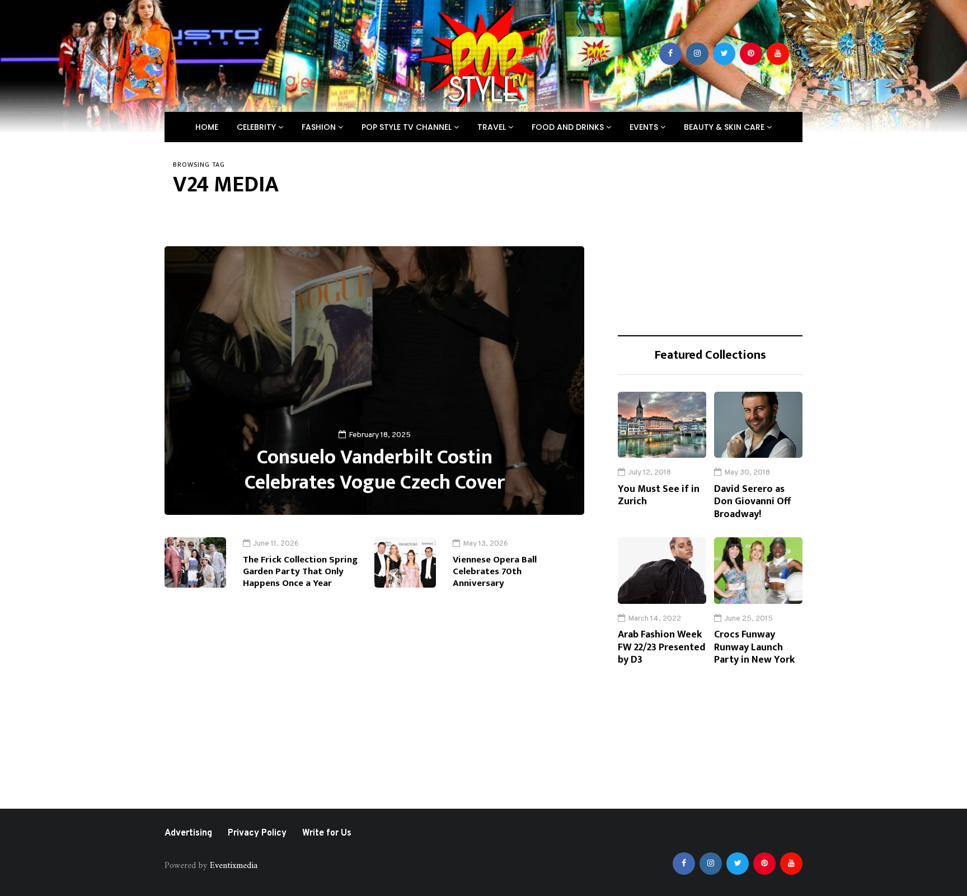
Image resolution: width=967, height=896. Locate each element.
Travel (492, 127)
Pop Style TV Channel (408, 127)
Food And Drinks (569, 127)
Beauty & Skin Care (725, 127)
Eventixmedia (233, 866)
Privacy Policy (257, 833)
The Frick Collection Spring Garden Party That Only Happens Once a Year (300, 572)
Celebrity (257, 127)
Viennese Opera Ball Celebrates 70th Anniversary (495, 572)
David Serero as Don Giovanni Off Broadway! (752, 502)
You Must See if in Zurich (659, 495)
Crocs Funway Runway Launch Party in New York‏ (754, 647)
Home (206, 127)
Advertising (188, 833)
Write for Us (326, 833)
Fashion (320, 127)
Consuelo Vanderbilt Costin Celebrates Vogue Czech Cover (375, 469)
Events (645, 127)
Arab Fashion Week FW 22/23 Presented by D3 (662, 647)
